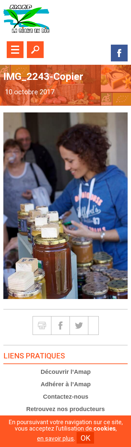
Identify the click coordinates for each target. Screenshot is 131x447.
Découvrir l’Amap (66, 371)
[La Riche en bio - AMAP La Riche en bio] (65, 19)
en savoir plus (55, 438)
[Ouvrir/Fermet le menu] (15, 49)
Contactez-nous (65, 396)
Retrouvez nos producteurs (65, 409)
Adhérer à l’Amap (66, 384)
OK (85, 438)
